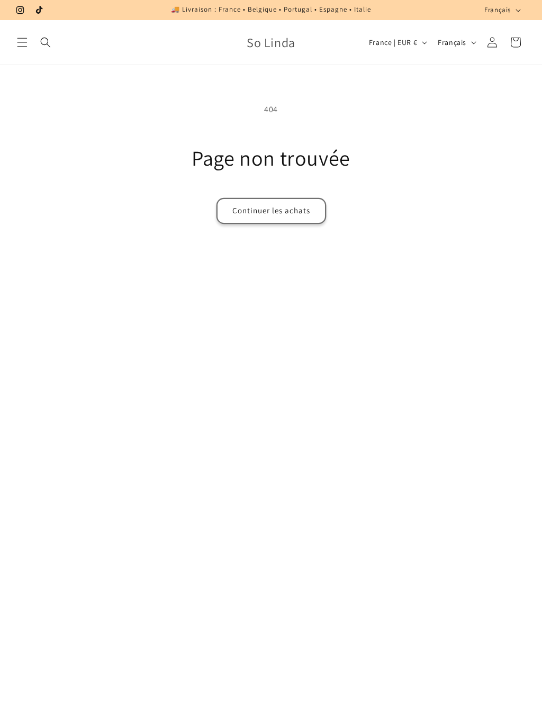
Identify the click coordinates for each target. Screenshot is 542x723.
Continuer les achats (271, 210)
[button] (22, 42)
